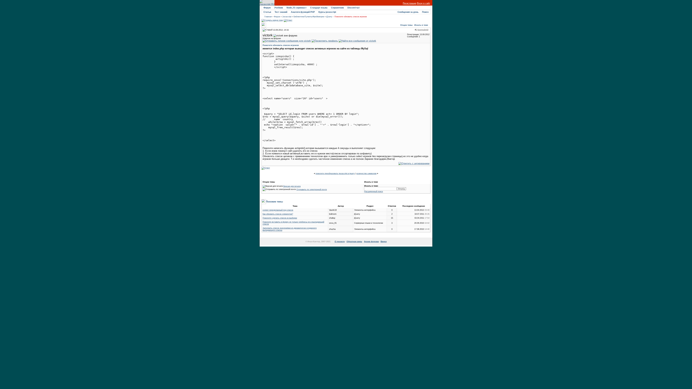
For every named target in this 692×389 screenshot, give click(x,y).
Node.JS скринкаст (297, 7)
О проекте (340, 241)
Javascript (286, 16)
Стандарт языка (318, 7)
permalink (423, 30)
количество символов (366, 173)
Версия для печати (292, 186)
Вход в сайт (423, 3)
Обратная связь (354, 241)
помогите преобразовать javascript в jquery (335, 173)
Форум (267, 7)
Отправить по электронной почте (311, 189)
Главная (268, 16)
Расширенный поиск (373, 191)
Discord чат (353, 7)
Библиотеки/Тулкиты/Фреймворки (309, 16)
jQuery (329, 16)
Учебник (278, 7)
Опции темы (406, 25)
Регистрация (409, 3)
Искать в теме (421, 25)
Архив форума (371, 241)
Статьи (267, 12)
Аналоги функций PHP (303, 12)
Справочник (337, 7)
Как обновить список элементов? (278, 214)
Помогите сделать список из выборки (280, 218)
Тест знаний (281, 12)
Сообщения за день (408, 12)
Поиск (425, 12)
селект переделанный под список (278, 210)
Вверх (384, 241)
